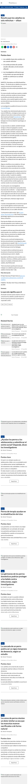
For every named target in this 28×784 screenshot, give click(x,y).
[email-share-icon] (14, 47)
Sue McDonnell (22, 243)
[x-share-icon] (5, 47)
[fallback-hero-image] (6, 326)
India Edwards (6, 41)
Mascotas (10, 304)
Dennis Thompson (7, 450)
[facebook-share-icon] (8, 47)
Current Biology (5, 108)
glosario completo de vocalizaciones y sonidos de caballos (13, 277)
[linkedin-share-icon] (11, 47)
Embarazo (22, 7)
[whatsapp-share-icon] (2, 47)
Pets (6, 304)
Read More (14, 481)
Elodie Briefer (17, 117)
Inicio (2, 7)
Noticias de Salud (9, 7)
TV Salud (16, 7)
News (3, 304)
